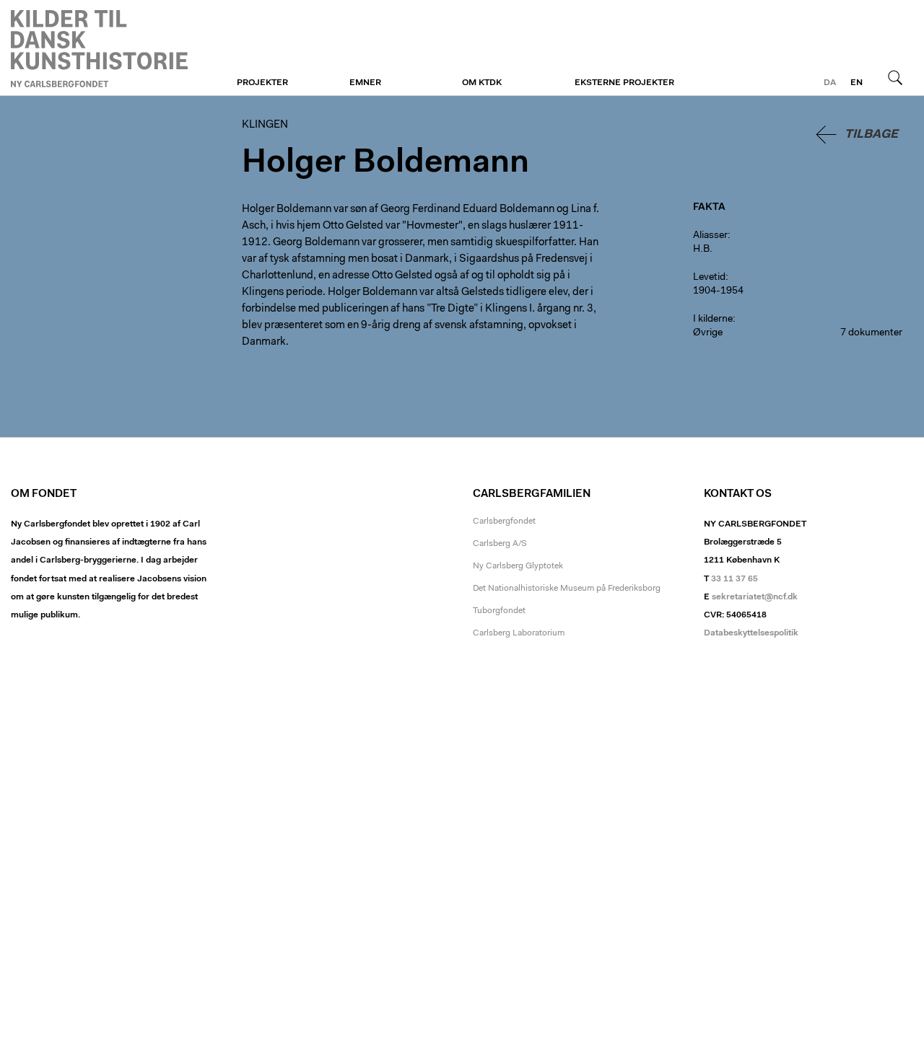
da (830, 83)
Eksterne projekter (624, 83)
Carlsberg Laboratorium (519, 633)
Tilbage (871, 134)
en (856, 83)
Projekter (262, 83)
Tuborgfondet (499, 611)
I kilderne (713, 319)
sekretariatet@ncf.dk (755, 597)
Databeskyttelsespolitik (751, 633)
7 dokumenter (871, 333)
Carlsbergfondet (504, 521)
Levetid (709, 278)
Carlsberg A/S (500, 544)
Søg (895, 77)
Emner (365, 83)
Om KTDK (482, 83)
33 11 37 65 (734, 579)
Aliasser (710, 236)
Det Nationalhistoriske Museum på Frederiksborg (567, 588)
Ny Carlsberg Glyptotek (518, 566)
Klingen (99, 48)
